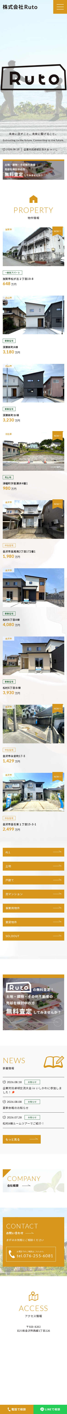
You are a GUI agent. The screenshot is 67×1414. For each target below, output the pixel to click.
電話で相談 (18, 1409)
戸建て (9, 880)
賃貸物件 (11, 922)
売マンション (14, 894)
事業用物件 (12, 908)
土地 (8, 866)
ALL (7, 852)
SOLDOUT (12, 936)
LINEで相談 (52, 1409)
